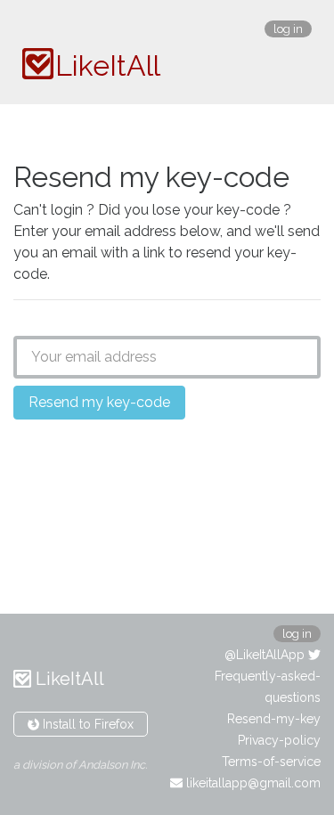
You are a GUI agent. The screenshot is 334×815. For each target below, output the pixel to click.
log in (288, 29)
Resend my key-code (99, 402)
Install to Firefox (86, 724)
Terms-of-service (271, 761)
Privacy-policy (279, 740)
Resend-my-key (274, 719)
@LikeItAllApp (266, 655)
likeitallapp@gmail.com (252, 783)
